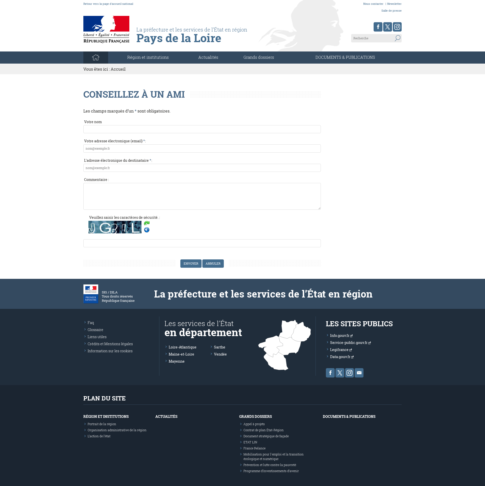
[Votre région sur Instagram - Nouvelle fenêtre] (397, 27)
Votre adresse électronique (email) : (115, 141)
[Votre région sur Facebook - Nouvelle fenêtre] (378, 27)
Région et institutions (106, 416)
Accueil (118, 69)
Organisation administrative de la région (117, 430)
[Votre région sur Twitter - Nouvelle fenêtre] (387, 27)
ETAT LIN (250, 442)
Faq (91, 322)
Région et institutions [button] (148, 57)
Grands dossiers (259, 57)
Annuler (213, 263)
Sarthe (219, 347)
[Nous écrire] (359, 372)
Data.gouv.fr (340, 356)
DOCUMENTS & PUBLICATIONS (345, 57)
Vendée (220, 354)
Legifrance (339, 349)
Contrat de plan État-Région (264, 430)
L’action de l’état (99, 436)
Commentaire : (96, 179)
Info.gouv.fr (340, 335)
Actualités (208, 57)
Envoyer (191, 263)
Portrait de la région (102, 424)
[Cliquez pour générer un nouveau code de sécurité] (147, 224)
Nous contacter (373, 4)
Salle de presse (391, 10)
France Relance (254, 448)
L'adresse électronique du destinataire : (118, 160)
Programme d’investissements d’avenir (271, 471)
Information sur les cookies (110, 350)
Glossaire (95, 329)
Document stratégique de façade (266, 436)
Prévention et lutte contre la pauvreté (270, 465)
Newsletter (394, 4)
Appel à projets (254, 424)
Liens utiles (97, 336)
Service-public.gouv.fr (349, 342)
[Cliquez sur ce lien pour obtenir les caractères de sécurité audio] (147, 230)
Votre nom (93, 121)
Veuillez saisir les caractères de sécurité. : (124, 217)
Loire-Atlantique (183, 347)
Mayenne (177, 361)
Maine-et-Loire (181, 354)
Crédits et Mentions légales (110, 343)
